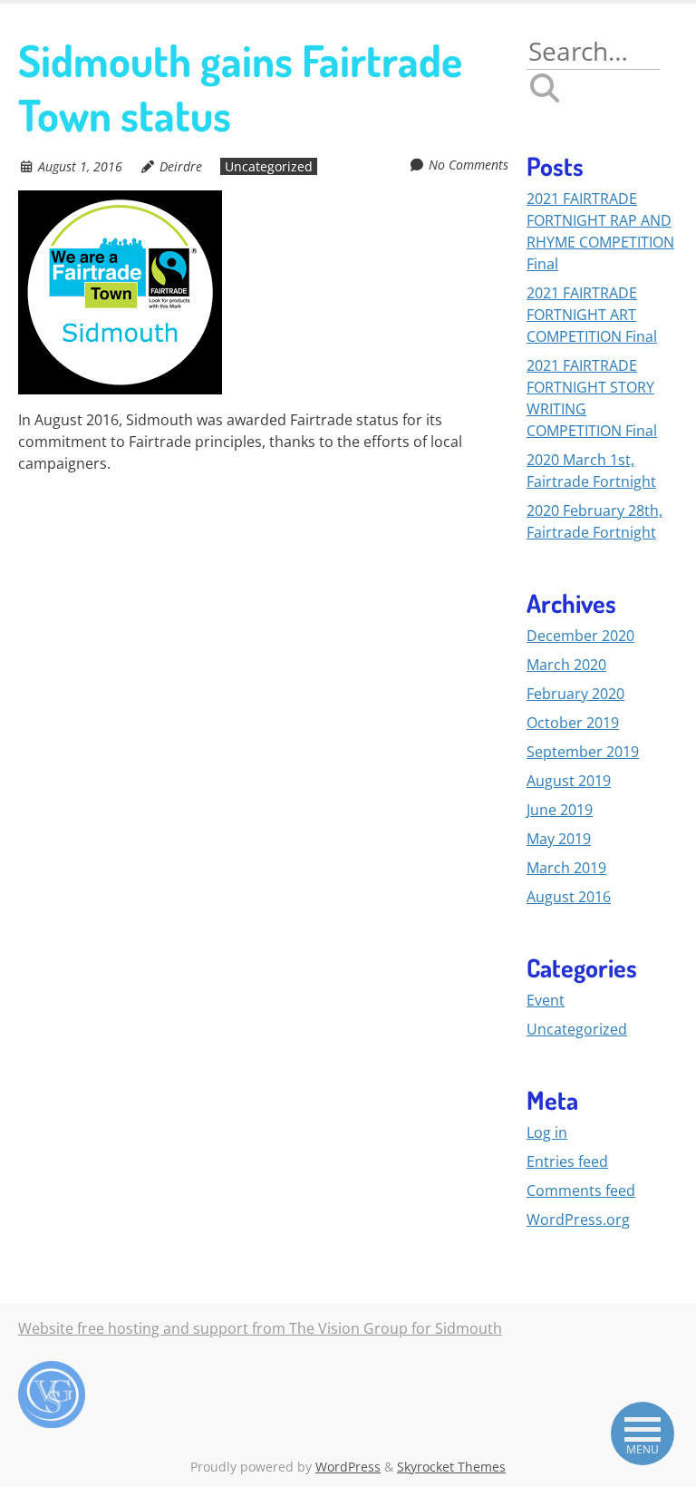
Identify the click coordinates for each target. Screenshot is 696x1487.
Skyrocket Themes (451, 1466)
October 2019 (573, 723)
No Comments (468, 164)
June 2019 (560, 810)
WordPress (348, 1466)
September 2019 (583, 752)
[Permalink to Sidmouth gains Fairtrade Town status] (120, 201)
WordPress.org (578, 1219)
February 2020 (575, 694)
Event (546, 1000)
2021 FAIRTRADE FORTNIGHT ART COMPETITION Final (592, 314)
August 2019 (569, 781)
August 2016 (569, 897)
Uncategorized (269, 166)
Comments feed (581, 1190)
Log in (547, 1132)
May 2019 (559, 839)
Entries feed (567, 1161)
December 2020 (580, 636)
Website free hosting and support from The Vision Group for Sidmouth (260, 1328)
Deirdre (181, 166)
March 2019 (566, 868)
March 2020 (566, 665)
